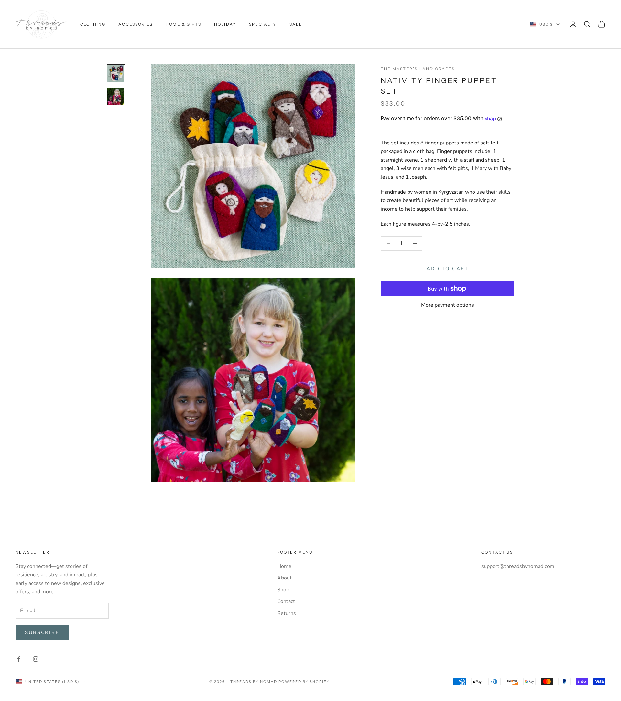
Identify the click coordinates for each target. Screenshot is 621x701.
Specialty (262, 24)
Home (284, 566)
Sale (295, 24)
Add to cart (447, 268)
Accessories (135, 24)
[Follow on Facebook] (19, 659)
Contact (286, 601)
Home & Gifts (183, 24)
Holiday (225, 24)
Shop (283, 589)
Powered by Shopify (304, 681)
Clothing (92, 24)
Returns (286, 613)
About (284, 577)
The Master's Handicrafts (418, 68)
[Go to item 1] (116, 73)
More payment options (447, 305)
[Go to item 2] (116, 97)
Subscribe (42, 632)
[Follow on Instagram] (35, 659)
